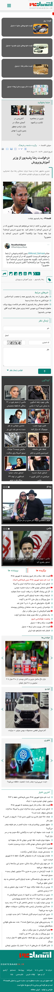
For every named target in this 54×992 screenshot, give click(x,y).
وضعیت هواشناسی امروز (40, 619)
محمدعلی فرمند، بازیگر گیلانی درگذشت (35, 852)
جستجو (13, 970)
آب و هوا (41, 974)
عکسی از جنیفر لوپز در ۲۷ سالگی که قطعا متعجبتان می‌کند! (16, 406)
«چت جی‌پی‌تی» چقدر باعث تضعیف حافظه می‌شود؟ (27, 781)
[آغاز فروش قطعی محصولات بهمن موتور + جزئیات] (27, 710)
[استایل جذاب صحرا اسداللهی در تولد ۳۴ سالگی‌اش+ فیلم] (15, 463)
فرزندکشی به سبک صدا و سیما (36, 300)
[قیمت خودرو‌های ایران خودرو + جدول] (40, 49)
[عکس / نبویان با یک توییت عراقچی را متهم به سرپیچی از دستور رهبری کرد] (27, 548)
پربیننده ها (13, 571)
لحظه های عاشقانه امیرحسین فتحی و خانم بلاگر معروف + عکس (39, 453)
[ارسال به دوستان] (7, 149)
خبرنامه (29, 970)
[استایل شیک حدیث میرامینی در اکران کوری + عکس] (39, 463)
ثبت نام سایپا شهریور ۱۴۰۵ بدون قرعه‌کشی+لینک (31, 580)
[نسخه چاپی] (3, 149)
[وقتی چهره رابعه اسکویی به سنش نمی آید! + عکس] (39, 392)
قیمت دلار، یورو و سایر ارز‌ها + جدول (19, 86)
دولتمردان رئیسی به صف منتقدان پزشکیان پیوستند (30, 607)
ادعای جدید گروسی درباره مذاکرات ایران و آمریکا (31, 583)
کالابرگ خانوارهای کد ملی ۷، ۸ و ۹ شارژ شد (33, 603)
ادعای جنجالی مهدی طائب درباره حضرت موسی (32, 587)
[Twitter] (11, 273)
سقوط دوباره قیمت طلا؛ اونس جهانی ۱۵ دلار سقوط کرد (29, 840)
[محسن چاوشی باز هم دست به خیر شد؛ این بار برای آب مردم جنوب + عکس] (15, 416)
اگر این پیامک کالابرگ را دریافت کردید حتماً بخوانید (30, 591)
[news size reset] (20, 149)
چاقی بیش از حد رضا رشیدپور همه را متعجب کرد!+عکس (26, 296)
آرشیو (5, 970)
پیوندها (21, 970)
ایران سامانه (35, 989)
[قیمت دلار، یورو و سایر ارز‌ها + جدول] (40, 90)
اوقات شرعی (30, 974)
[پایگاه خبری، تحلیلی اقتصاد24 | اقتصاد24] (36, 4)
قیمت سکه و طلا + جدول (23, 66)
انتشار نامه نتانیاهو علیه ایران (39, 630)
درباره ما (49, 970)
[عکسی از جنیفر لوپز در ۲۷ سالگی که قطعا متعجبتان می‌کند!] (15, 392)
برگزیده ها (41, 571)
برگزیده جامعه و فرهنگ (27, 145)
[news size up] (25, 149)
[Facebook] (15, 273)
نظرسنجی (19, 974)
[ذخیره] (11, 149)
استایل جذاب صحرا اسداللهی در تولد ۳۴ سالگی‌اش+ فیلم (16, 476)
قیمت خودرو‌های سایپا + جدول (21, 25)
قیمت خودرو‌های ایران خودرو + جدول (19, 45)
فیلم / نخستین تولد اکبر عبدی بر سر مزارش (33, 520)
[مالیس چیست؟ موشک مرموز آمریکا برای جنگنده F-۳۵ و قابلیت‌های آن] (15, 440)
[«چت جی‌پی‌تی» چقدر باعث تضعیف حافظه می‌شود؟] (27, 761)
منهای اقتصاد (46, 145)
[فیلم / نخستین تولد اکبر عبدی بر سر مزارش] (27, 506)
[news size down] (15, 149)
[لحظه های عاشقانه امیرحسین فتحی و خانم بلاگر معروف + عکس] (39, 440)
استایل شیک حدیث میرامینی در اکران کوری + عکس (39, 476)
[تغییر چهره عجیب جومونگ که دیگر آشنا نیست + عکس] (39, 416)
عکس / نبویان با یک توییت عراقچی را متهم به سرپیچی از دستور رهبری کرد (28, 560)
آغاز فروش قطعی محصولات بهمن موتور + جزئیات (27, 730)
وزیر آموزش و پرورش (23, 279)
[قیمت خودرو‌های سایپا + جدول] (40, 29)
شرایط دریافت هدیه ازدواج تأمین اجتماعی (34, 595)
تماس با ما (39, 970)
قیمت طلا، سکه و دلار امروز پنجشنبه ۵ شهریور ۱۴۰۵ (30, 576)
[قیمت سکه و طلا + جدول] (40, 69)
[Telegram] (20, 273)
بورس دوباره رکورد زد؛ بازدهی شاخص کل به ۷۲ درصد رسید (27, 902)
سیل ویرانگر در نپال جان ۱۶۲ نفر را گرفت (34, 599)
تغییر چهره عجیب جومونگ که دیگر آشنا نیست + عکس (39, 429)
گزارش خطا (30, 273)
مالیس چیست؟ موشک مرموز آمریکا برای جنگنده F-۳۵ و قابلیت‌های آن (16, 453)
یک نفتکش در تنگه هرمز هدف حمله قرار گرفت (32, 615)
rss (11, 974)
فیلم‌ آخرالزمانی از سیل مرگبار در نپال (36, 611)
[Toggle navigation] (6, 5)
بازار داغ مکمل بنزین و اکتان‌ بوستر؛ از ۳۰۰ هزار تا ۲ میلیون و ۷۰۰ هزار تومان (26, 681)
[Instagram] (25, 273)
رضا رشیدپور (39, 279)
